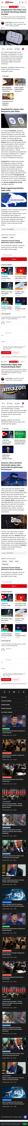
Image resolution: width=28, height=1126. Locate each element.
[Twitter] (9, 692)
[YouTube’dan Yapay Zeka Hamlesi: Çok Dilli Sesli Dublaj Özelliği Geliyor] (21, 274)
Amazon (3, 420)
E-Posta (3, 341)
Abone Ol (14, 259)
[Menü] (2, 2)
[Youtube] (14, 692)
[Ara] (20, 2)
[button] (23, 2)
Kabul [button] (25, 1124)
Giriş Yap (16, 352)
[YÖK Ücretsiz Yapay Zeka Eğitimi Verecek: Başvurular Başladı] (7, 289)
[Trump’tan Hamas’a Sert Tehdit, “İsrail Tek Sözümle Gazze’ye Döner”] (14, 851)
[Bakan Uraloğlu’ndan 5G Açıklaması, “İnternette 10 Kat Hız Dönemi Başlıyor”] (14, 899)
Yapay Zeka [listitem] (5, 564)
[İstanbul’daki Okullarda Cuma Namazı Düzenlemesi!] (14, 775)
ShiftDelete (10, 553)
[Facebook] (19, 692)
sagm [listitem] (11, 237)
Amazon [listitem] (4, 561)
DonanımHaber (10, 229)
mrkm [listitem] (11, 561)
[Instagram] (4, 692)
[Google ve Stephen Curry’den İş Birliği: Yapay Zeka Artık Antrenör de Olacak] (7, 304)
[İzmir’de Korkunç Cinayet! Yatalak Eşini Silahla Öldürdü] (14, 750)
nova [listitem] (16, 561)
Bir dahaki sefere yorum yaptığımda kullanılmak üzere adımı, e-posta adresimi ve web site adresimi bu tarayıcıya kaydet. (14, 347)
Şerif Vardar (8, 22)
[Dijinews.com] (10, 2)
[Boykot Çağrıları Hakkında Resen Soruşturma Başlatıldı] (20, 85)
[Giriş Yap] (25, 2)
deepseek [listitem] (4, 237)
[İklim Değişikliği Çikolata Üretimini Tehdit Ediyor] (7, 85)
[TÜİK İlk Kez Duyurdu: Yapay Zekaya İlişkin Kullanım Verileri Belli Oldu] (7, 274)
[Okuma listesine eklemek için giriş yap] (23, 49)
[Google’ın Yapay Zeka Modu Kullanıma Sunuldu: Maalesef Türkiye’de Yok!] (21, 289)
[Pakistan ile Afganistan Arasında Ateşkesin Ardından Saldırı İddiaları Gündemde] (14, 826)
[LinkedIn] (23, 692)
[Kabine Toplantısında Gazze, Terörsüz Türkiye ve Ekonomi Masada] (14, 875)
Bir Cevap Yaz (6, 314)
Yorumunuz (9, 322)
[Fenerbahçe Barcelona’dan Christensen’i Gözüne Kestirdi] (14, 726)
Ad (2, 335)
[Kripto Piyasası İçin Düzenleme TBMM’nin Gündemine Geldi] (7, 99)
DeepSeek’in (5, 161)
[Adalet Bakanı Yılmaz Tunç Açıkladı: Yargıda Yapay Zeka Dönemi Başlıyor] (7, 453)
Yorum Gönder (6, 352)
